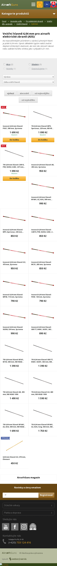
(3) (37, 64)
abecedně (24, 93)
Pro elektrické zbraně (34, 21)
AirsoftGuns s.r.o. (10, 4)
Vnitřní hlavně (21, 24)
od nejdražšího (28, 100)
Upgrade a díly (16, 21)
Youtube (5, 523)
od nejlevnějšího (42, 93)
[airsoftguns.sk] (53, 4)
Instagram (23, 523)
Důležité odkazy (12, 505)
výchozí (10, 93)
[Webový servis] (18, 559)
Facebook (14, 523)
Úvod (4, 21)
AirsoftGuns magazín (28, 477)
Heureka (32, 523)
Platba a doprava (12, 512)
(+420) (19, 542)
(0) (11, 68)
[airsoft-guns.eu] (47, 4)
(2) (9, 64)
